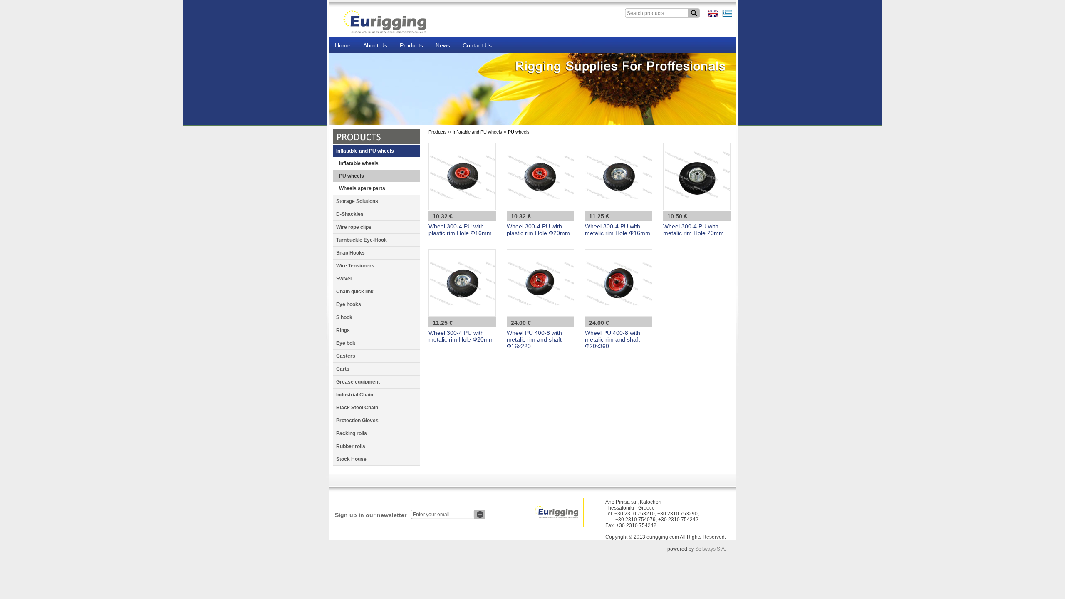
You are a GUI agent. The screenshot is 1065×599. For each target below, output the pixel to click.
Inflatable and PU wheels (365, 151)
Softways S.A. (710, 549)
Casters (345, 356)
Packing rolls (351, 433)
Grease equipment (358, 382)
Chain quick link (355, 292)
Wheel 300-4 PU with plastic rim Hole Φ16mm (460, 229)
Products (411, 45)
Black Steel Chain (357, 408)
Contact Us (477, 45)
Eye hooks (348, 304)
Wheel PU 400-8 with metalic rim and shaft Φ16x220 (534, 339)
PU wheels (351, 176)
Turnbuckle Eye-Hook (361, 240)
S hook (344, 317)
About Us (375, 45)
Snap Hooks (350, 253)
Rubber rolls (350, 446)
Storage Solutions (357, 201)
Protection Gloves (357, 420)
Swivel (344, 279)
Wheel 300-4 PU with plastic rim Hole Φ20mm (538, 229)
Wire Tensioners (355, 266)
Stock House (351, 459)
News (443, 45)
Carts (342, 369)
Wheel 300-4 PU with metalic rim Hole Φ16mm (617, 229)
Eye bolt (345, 343)
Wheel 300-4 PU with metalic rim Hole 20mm (693, 229)
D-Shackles (350, 214)
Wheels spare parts (362, 188)
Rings (343, 330)
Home (343, 45)
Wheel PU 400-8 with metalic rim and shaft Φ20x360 (612, 339)
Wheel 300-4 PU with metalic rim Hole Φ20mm (461, 336)
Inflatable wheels (359, 163)
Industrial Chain (354, 395)
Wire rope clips (354, 227)
